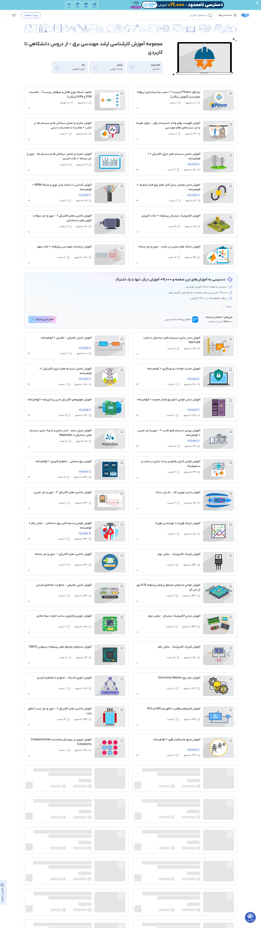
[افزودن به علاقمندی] (230, 93)
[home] (245, 15)
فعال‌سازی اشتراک (44, 319)
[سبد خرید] (14, 15)
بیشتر (229, 306)
